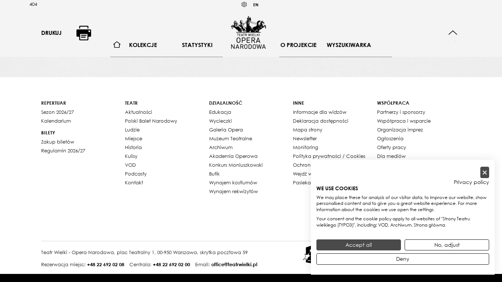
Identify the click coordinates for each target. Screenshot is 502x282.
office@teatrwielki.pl (234, 264)
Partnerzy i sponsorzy (401, 112)
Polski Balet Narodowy (151, 121)
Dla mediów (391, 156)
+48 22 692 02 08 (105, 264)
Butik (214, 174)
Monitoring (305, 147)
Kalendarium (56, 121)
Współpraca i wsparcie (404, 121)
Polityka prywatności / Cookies (329, 156)
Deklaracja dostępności (320, 121)
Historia (133, 147)
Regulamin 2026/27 (63, 150)
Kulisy (131, 156)
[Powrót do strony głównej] (248, 32)
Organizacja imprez (400, 130)
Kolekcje (143, 44)
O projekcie (298, 44)
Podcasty (136, 174)
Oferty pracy (391, 147)
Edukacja (220, 112)
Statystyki (197, 44)
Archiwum (221, 147)
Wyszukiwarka (349, 44)
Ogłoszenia (390, 138)
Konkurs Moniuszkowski (236, 165)
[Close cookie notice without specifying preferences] (484, 172)
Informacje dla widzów (320, 112)
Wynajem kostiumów (233, 182)
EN (255, 4)
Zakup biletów (57, 142)
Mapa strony (307, 130)
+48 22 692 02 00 (171, 264)
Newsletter (305, 138)
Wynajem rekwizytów (233, 191)
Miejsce (133, 138)
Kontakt (134, 182)
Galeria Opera (226, 130)
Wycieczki (220, 121)
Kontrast (244, 4)
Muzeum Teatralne (230, 138)
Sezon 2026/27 (57, 112)
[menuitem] (117, 45)
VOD (130, 165)
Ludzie (132, 130)
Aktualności (138, 112)
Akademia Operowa (233, 156)
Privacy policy (471, 182)
